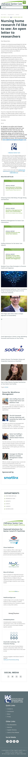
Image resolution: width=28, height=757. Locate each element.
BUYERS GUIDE (9, 509)
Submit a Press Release (13, 732)
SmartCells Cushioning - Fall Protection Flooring (11, 642)
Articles (17, 14)
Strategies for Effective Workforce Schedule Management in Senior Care (16, 456)
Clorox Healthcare (8, 547)
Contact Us (10, 709)
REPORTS (8, 501)
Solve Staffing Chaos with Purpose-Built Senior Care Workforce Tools (17, 400)
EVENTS (8, 503)
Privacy (9, 716)
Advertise (9, 727)
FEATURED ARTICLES (11, 496)
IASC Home (3, 14)
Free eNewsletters (12, 724)
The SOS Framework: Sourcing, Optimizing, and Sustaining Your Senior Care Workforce (17, 418)
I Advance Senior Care (17, 17)
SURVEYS (8, 506)
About (8, 714)
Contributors (10, 711)
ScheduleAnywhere (8, 619)
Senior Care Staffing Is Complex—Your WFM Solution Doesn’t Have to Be (17, 436)
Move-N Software (8, 572)
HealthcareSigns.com (9, 597)
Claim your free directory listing (11, 659)
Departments (11, 14)
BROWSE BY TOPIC (10, 498)
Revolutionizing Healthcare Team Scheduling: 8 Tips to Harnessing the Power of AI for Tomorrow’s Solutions (14, 290)
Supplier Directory (12, 730)
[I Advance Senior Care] (12, 3)
